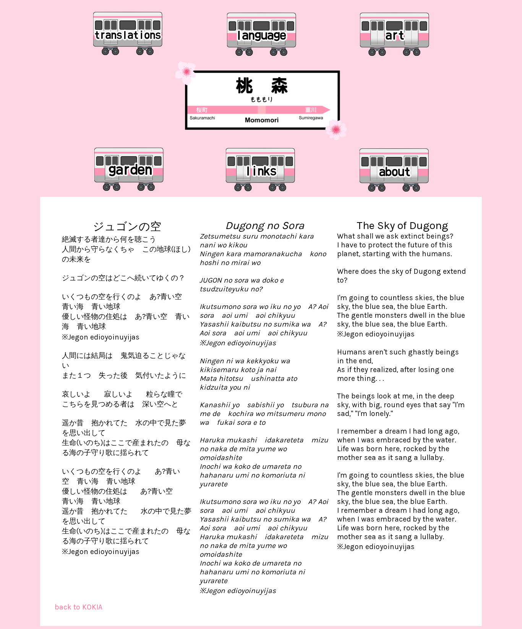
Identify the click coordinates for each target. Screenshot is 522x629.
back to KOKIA (78, 607)
